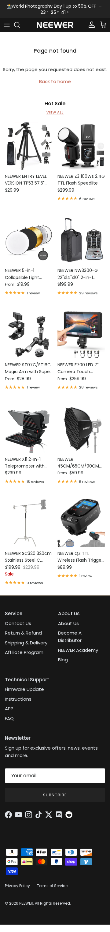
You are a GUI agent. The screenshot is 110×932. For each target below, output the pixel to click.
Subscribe (55, 795)
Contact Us (18, 623)
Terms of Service (52, 885)
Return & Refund (23, 633)
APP (9, 708)
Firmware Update (24, 689)
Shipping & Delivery (26, 642)
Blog (63, 659)
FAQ (9, 718)
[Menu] (6, 25)
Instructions (18, 699)
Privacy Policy (17, 885)
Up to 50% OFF (81, 6)
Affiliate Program (24, 652)
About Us (68, 623)
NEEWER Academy (78, 650)
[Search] (20, 25)
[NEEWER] (55, 25)
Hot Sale (55, 104)
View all (55, 112)
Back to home (55, 81)
